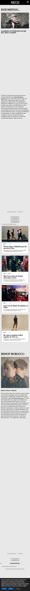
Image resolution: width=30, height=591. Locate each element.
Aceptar (4, 588)
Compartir (15, 218)
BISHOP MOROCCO (12, 354)
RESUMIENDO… (10, 9)
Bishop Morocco (19, 398)
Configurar (18, 588)
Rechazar (11, 588)
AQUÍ (25, 586)
